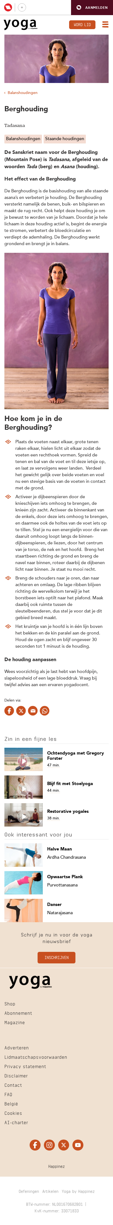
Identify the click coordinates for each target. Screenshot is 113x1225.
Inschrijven (56, 957)
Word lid (82, 24)
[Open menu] (104, 25)
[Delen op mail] (33, 711)
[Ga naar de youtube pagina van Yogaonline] (77, 1145)
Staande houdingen (64, 139)
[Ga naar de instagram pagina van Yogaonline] (49, 1145)
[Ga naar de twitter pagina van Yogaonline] (63, 1145)
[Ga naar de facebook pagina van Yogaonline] (35, 1145)
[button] (92, 7)
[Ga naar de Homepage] (20, 25)
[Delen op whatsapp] (44, 711)
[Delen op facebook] (9, 711)
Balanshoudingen (23, 93)
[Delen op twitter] (21, 711)
